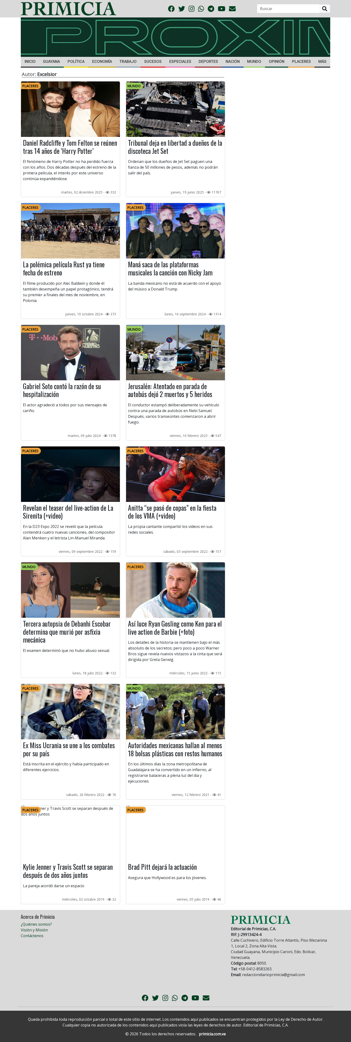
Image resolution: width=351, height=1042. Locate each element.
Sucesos (153, 61)
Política (76, 61)
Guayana (51, 61)
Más (322, 61)
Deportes (208, 61)
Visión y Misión (34, 930)
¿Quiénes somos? (36, 924)
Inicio (30, 61)
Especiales (180, 61)
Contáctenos (32, 935)
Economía (102, 61)
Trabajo (128, 61)
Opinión (276, 61)
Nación (233, 61)
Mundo (254, 61)
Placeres (301, 61)
